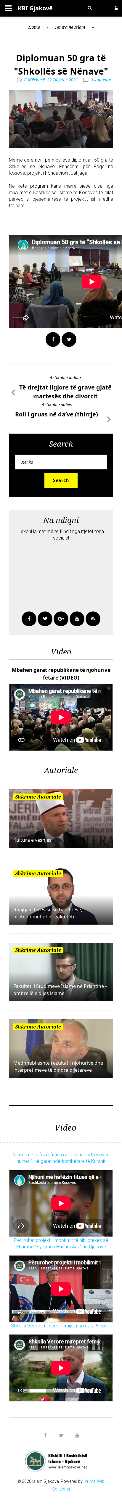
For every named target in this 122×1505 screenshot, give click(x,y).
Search (61, 480)
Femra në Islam (70, 27)
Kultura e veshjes (32, 840)
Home (34, 27)
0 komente (101, 80)
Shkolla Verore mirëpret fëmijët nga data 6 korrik (61, 1326)
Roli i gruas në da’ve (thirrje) (56, 414)
